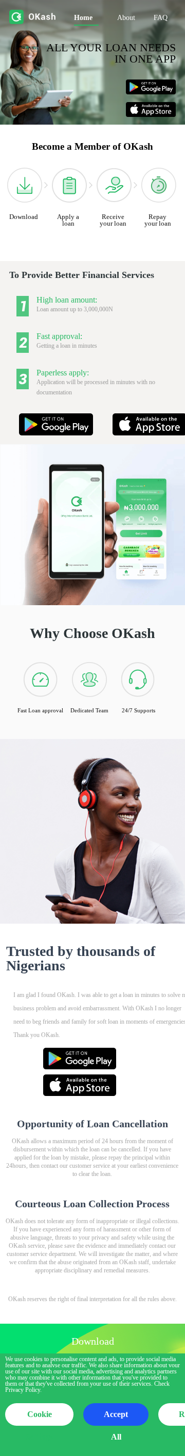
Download (23, 217)
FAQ (161, 18)
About (126, 18)
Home (83, 18)
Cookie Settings (39, 1418)
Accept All (116, 1418)
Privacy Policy (22, 1389)
